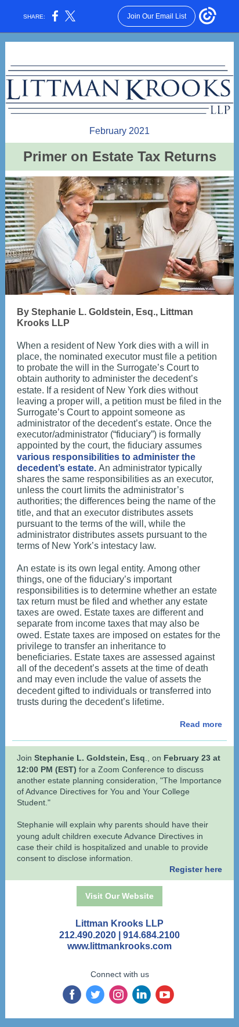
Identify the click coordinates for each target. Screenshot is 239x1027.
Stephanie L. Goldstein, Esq (89, 757)
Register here (195, 869)
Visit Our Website (119, 896)
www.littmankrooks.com (119, 946)
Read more (201, 724)
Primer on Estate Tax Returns (119, 156)
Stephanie (35, 824)
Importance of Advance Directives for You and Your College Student (119, 791)
